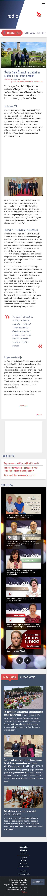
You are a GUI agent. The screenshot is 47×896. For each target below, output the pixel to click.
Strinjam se (38, 882)
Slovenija (8, 79)
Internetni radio (24, 874)
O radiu (23, 871)
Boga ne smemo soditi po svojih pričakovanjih (21, 463)
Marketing (23, 863)
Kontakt (24, 858)
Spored (23, 853)
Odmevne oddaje (27, 677)
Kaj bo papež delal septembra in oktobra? (19, 475)
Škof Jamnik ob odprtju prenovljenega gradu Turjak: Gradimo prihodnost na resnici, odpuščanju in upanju (23, 763)
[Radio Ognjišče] (23, 15)
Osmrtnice (23, 847)
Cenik (23, 861)
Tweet (39, 415)
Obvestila (23, 850)
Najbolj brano (9, 677)
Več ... (24, 892)
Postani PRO (23, 866)
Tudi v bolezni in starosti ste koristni (20, 811)
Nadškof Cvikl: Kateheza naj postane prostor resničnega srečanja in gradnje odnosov (21, 469)
